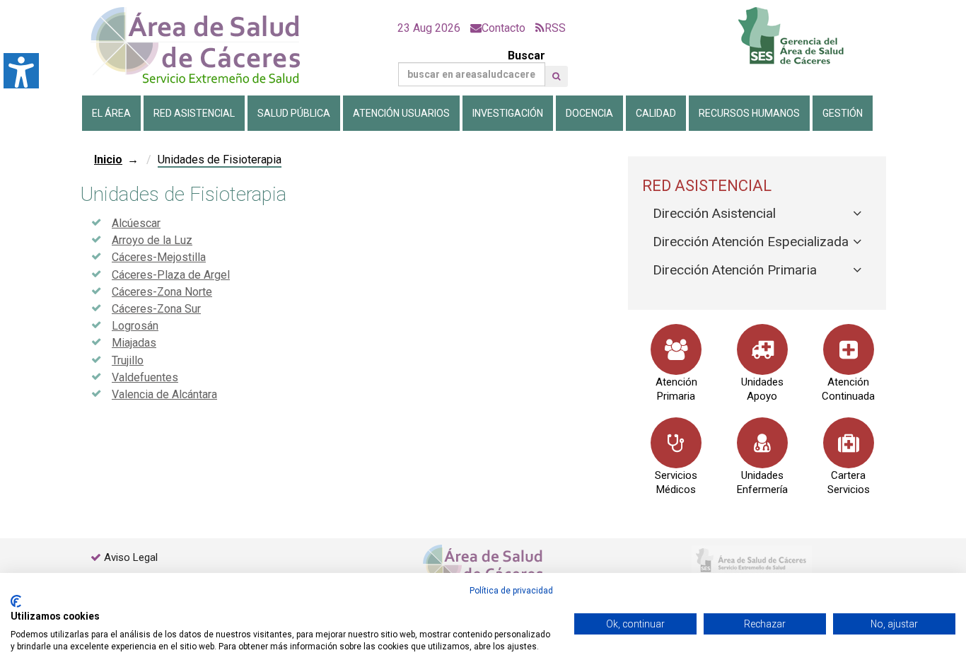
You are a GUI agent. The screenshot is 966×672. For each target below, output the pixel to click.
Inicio (108, 159)
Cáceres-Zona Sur (156, 308)
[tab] (757, 214)
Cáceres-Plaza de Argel (171, 275)
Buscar (526, 55)
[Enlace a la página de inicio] (207, 45)
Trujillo (128, 360)
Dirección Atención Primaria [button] (735, 270)
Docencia (589, 113)
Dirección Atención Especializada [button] (751, 241)
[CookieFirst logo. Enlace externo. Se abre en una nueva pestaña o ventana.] (16, 601)
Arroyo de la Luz (152, 240)
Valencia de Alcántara (164, 394)
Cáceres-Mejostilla (159, 257)
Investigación (507, 113)
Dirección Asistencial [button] (714, 213)
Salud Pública (293, 113)
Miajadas (134, 342)
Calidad (656, 113)
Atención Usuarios (401, 113)
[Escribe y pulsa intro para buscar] (556, 76)
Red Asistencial (194, 113)
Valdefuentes (145, 377)
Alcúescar (136, 223)
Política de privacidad (511, 591)
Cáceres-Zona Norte (162, 292)
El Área (111, 113)
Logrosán (135, 325)
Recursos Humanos (749, 113)
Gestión (842, 113)
